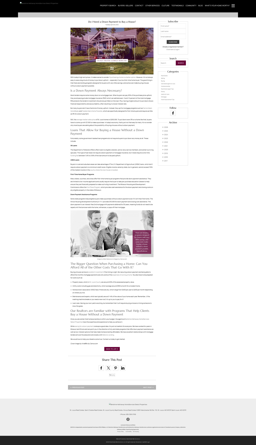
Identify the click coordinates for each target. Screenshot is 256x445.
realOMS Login (146, 442)
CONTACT (139, 5)
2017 (166, 161)
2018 (166, 157)
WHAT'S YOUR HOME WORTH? (217, 5)
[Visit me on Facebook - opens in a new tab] (173, 113)
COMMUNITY (191, 5)
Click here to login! (173, 49)
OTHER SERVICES (152, 5)
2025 (166, 131)
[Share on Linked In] (123, 368)
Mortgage (163, 97)
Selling (163, 78)
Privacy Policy (120, 431)
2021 (166, 146)
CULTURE (165, 5)
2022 (166, 142)
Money (163, 91)
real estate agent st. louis (168, 83)
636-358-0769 (131, 414)
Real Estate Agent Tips (167, 89)
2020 (166, 149)
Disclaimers (139, 442)
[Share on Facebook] (101, 368)
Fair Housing (136, 431)
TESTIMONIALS (177, 5)
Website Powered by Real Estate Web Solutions (128, 439)
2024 (166, 135)
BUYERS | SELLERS (125, 5)
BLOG (200, 5)
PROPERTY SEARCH (108, 5)
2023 (166, 138)
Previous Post (78, 387)
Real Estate (164, 75)
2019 (166, 153)
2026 (166, 127)
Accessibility (129, 431)
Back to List (111, 349)
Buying (112, 375)
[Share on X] (108, 368)
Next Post (147, 387)
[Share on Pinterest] (115, 368)
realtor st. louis (165, 94)
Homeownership (165, 86)
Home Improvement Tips (167, 99)
